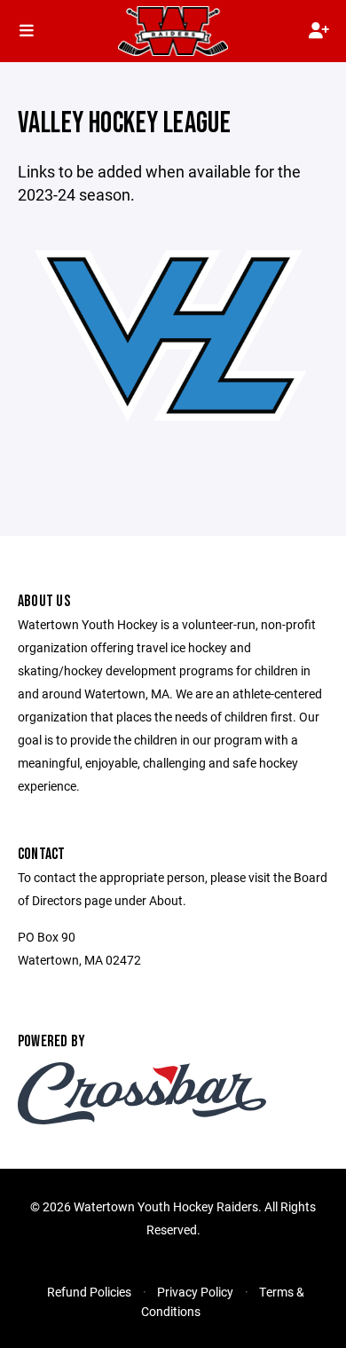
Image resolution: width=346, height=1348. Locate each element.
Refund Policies (89, 1291)
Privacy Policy (195, 1291)
